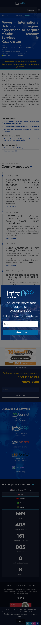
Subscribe (20, 332)
